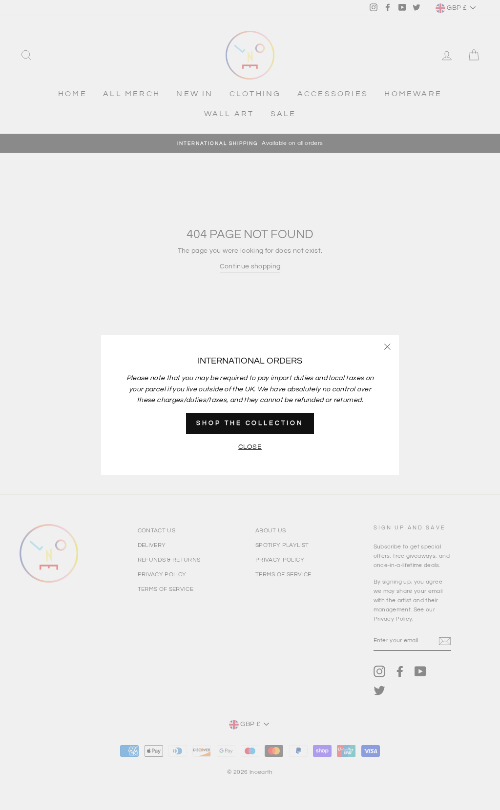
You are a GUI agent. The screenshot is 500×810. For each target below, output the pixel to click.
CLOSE (250, 447)
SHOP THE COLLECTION (249, 423)
